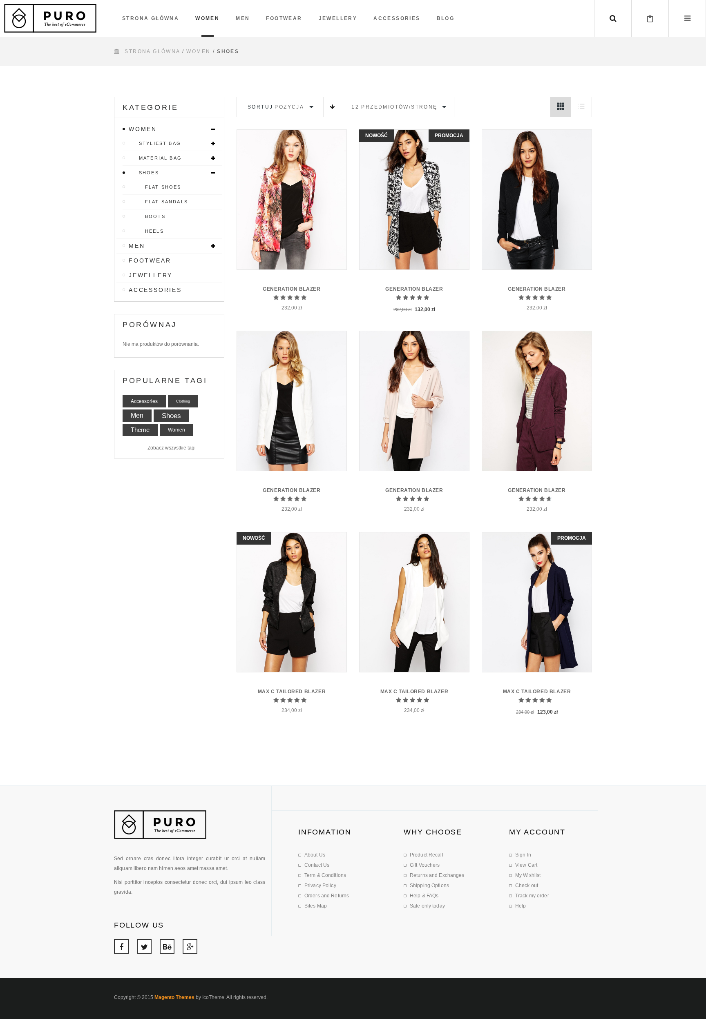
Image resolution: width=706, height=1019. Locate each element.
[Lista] (581, 107)
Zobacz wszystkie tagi (171, 448)
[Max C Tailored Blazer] (292, 602)
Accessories (144, 401)
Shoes (171, 416)
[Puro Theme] (50, 18)
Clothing (183, 401)
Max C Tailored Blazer (292, 691)
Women (198, 51)
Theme (140, 430)
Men (137, 415)
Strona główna (152, 51)
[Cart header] (650, 18)
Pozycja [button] (289, 107)
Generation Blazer (291, 289)
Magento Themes (174, 997)
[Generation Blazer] (292, 199)
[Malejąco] (332, 107)
